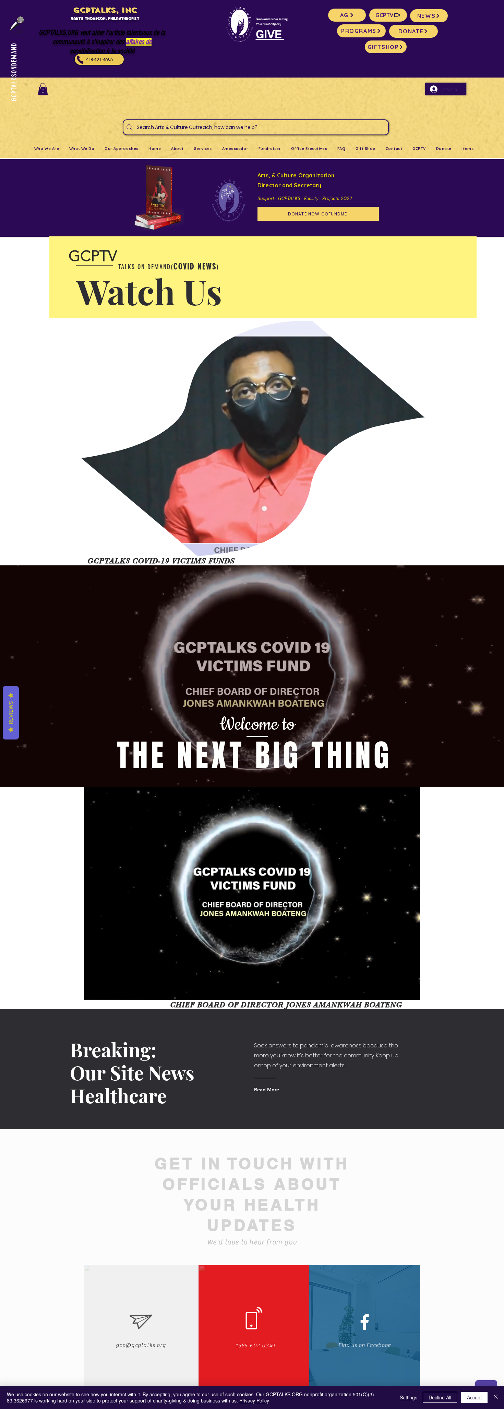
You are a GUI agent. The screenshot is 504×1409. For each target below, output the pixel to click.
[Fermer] (496, 1397)
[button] (43, 89)
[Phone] (80, 59)
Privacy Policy (254, 1400)
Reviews (11, 712)
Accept (474, 1397)
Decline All (440, 1397)
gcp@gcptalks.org (141, 1345)
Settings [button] (408, 1397)
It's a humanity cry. (269, 24)
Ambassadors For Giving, (272, 19)
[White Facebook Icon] (364, 1322)
